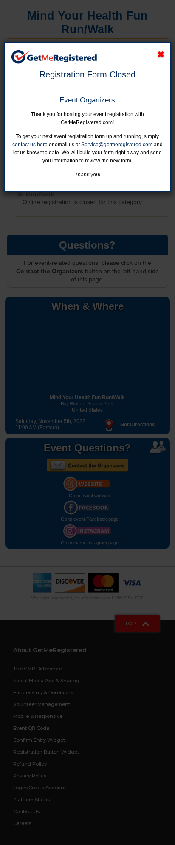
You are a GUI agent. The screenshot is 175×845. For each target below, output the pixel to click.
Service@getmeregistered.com (116, 144)
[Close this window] (160, 54)
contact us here (30, 144)
